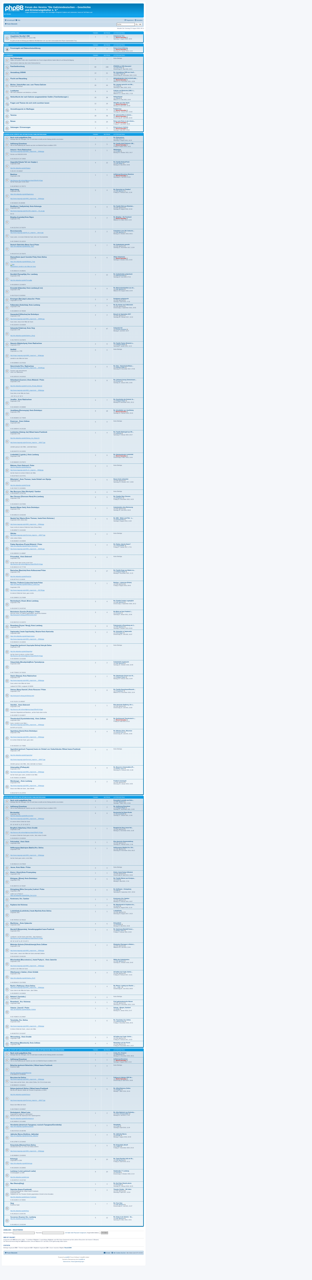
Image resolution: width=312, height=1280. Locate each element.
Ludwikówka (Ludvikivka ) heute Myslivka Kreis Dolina (30, 911)
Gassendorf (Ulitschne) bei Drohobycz (24, 314)
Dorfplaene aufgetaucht (121, 298)
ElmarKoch (119, 498)
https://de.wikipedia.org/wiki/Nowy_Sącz (22, 246)
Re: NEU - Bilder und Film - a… (123, 518)
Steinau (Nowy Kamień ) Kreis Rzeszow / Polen (28, 690)
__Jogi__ (118, 987)
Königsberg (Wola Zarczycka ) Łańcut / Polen (27, 889)
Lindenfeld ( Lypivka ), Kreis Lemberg (24, 455)
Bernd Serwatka (121, 37)
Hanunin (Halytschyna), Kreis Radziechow (26, 343)
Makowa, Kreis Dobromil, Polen (22, 465)
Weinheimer (117, 149)
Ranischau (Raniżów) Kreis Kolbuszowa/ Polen (28, 570)
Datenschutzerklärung (120, 48)
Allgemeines (8, 55)
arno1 (117, 906)
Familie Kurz (117, 109)
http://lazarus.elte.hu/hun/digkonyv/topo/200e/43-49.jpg (26, 938)
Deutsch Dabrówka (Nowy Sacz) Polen (24, 245)
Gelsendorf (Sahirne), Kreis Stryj (22, 328)
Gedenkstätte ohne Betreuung (123, 507)
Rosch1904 (68, 1247)
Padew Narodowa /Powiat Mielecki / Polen (26, 544)
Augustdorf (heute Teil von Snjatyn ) (24, 162)
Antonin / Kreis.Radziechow (20, 150)
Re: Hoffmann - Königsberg (122, 889)
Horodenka (117, 1124)
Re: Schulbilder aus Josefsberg (123, 410)
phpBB (67, 1257)
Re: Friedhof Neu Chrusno (121, 496)
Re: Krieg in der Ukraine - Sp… (123, 1217)
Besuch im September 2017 (122, 314)
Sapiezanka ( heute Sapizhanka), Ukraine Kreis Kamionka (32, 632)
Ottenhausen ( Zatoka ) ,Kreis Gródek (24, 972)
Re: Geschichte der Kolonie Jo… (123, 399)
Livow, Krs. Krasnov (119, 1053)
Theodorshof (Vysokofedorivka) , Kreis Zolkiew (28, 719)
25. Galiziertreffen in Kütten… (122, 115)
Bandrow (13, 174)
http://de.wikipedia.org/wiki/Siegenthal (21, 651)
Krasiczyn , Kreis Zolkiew (19, 421)
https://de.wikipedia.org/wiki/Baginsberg (22, 194)
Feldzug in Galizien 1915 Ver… (123, 1077)
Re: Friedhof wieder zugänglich (123, 600)
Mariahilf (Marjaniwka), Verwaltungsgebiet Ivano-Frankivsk (32, 929)
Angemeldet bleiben (93, 1232)
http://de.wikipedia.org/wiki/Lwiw (19, 1177)
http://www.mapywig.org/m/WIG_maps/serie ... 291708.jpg (27, 590)
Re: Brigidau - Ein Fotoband (122, 217)
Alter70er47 (119, 139)
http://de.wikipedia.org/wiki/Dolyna (20, 1094)
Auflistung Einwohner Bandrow (123, 174)
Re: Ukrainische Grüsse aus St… (123, 675)
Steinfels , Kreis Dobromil (20, 705)
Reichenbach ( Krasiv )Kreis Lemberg (24, 601)
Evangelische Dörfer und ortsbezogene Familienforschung (25, 134)
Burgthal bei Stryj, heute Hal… (123, 827)
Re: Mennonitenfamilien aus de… (124, 288)
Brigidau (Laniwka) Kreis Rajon (22, 217)
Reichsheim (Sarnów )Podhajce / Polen (25, 612)
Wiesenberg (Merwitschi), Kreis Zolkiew (25, 1043)
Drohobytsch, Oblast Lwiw (20, 1112)
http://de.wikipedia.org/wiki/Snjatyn (20, 168)
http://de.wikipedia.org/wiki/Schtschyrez (22, 1218)
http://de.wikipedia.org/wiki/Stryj (19, 1210)
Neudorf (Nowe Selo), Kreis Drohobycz (24, 507)
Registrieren (18, 1230)
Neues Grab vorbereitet (120, 479)
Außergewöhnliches (11, 33)
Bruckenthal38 (120, 814)
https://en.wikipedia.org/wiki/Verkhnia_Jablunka (24, 1136)
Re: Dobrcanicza (118, 137)
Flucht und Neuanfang (18, 78)
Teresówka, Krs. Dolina (19, 1020)
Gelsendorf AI (117, 328)
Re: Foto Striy (117, 1203)
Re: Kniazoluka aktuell (120, 1145)
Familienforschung (17, 66)
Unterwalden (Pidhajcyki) (19, 767)
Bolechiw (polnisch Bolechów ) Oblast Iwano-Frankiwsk (31, 1065)
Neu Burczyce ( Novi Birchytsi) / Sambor (25, 491)
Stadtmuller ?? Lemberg (121, 1171)
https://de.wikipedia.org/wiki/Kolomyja (21, 1163)
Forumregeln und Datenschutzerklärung (25, 48)
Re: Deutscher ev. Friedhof (122, 189)
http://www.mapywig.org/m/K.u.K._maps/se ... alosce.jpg (26, 232)
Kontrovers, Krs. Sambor (19, 899)
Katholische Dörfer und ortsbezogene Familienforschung (25, 797)
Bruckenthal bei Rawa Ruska (122, 812)
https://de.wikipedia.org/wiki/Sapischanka (22, 636)
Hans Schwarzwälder (122, 1113)
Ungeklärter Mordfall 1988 (20, 36)
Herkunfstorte (117, 96)
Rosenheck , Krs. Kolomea (20, 1002)
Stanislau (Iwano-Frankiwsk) (21, 1189)
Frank (118, 1126)
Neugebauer (119, 691)
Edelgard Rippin (120, 344)
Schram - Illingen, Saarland (122, 1007)
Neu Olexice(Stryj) (17, 1183)
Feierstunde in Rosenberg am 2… (124, 625)
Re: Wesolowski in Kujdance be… (124, 904)
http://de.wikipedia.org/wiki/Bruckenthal (21, 815)
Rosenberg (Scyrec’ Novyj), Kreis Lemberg (26, 625)
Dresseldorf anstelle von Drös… (123, 800)
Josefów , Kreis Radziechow (21, 399)
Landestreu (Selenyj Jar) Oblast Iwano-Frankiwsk (28, 432)
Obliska (13, 533)
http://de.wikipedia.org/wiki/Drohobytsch (22, 1118)
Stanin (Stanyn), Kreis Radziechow (23, 676)
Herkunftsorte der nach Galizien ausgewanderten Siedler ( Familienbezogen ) (39, 97)
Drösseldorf (117, 923)
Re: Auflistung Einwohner (121, 806)
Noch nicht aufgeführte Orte (20, 137)
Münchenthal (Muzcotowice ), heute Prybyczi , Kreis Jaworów (33, 960)
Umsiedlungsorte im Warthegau (22, 109)
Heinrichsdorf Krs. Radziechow (22, 366)
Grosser (118, 92)
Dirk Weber (119, 163)
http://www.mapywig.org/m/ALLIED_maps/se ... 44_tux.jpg (27, 211)
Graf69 (118, 151)
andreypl (118, 433)
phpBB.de (82, 1259)
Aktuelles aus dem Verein (121, 102)
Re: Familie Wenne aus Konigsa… (124, 878)
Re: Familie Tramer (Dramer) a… (123, 343)
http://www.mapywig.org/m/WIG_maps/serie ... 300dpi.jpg (27, 151)
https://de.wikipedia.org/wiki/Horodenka (21, 1126)
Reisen (12, 121)
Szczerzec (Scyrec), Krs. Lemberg (23, 1217)
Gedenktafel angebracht (121, 662)
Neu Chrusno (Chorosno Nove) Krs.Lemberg (27, 496)
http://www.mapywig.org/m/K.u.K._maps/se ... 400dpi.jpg (26, 470)
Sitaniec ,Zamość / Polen (19, 1008)
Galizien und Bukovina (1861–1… (124, 90)
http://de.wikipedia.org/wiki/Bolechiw (20, 1073)
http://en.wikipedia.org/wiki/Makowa (20, 467)
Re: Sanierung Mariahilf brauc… (123, 929)
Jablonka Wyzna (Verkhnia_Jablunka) (24, 1134)
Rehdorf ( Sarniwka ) (18, 997)
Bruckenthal (14, 813)
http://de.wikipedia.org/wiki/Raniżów (20, 576)
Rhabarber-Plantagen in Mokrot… (124, 944)
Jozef (117, 879)
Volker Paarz (120, 73)
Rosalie (118, 1135)
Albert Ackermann (119, 257)
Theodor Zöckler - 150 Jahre (122, 1189)
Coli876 (118, 1146)
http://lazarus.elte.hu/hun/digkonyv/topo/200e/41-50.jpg (26, 832)
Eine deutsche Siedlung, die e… (123, 704)
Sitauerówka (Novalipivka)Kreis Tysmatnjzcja (27, 662)
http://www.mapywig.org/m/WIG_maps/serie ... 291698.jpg (27, 367)
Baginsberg (14, 190)
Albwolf (118, 98)
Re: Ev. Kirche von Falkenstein (123, 304)
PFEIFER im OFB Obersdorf (122, 66)
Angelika (118, 1089)
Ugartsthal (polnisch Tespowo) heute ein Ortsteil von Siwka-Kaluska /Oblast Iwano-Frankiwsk (45, 749)
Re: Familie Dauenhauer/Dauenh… (124, 689)
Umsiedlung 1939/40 (18, 72)
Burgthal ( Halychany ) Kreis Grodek (23, 828)
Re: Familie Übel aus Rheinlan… (123, 206)
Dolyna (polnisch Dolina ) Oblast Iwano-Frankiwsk (29, 1088)
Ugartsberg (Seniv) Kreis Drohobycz (23, 731)
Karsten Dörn (120, 732)
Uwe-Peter (119, 67)
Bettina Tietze (120, 768)
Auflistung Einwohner (18, 144)
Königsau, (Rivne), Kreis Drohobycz (23, 878)
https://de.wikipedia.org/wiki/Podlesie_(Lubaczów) (25, 584)
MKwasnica (119, 1054)
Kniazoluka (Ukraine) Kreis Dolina (23, 1145)
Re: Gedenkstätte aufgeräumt (122, 274)
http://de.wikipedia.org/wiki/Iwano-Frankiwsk (23, 1197)
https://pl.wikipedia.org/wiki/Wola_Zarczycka (23, 895)
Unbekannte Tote (118, 36)
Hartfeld (13, 349)
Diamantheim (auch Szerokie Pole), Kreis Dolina (28, 257)
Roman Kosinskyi (121, 329)
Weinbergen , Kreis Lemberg (21, 781)
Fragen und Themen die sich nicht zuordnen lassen (29, 103)
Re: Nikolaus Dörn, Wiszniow (122, 730)
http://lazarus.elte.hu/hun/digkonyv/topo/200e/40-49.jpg (26, 180)
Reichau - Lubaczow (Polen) (122, 582)
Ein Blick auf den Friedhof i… (122, 611)
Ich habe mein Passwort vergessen (75, 1232)
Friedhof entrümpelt (119, 781)
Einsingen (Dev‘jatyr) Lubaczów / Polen (25, 299)
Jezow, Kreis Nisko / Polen (20, 867)
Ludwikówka (117, 910)
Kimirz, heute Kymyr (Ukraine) (123, 872)
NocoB (118, 1172)
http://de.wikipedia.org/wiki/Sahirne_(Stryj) (22, 335)
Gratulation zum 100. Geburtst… (123, 230)
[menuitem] (17, 20)
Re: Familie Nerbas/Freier (121, 162)
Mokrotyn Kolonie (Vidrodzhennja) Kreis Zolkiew (28, 944)
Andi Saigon (119, 633)
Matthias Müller (120, 367)
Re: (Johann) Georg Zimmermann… (124, 379)
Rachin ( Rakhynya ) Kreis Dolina (22, 986)
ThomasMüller (120, 545)
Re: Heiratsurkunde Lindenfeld (123, 454)
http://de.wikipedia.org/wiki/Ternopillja (21, 280)
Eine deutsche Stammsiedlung (123, 841)
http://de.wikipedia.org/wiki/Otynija (20, 485)
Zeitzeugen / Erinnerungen (20, 127)
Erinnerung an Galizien (120, 127)
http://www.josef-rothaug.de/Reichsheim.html (23, 615)
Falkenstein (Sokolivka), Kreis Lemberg (25, 305)
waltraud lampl (120, 1021)
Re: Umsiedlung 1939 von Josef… (124, 72)
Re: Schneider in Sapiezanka (122, 631)
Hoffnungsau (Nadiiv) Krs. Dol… (123, 847)
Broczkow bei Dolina (18, 1078)
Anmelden (7, 1230)
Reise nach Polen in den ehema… (124, 121)
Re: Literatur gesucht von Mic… (123, 84)
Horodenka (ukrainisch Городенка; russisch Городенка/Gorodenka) (35, 1125)
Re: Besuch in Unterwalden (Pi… (123, 767)
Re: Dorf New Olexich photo (122, 1183)
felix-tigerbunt (120, 191)
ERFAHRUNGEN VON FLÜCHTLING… (125, 78)
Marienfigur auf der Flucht (121, 1042)
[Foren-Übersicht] (14, 8)
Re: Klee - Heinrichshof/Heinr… (123, 366)
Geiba (118, 86)
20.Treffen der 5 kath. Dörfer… (123, 972)
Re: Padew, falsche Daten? (122, 544)
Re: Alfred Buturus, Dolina (121, 1088)
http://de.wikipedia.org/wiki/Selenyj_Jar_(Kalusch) (24, 438)
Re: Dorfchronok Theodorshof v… (124, 718)
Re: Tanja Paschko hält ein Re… (123, 1158)
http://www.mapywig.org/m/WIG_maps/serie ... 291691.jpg (27, 549)
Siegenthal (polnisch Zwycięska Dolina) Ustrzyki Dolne (31, 645)
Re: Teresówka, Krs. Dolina (122, 1020)
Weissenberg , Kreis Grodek (20, 1037)
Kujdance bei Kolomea (18, 905)
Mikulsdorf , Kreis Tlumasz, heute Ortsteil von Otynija (30, 479)
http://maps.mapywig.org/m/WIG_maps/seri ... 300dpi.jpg (27, 355)
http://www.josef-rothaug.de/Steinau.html (22, 695)
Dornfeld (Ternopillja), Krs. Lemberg (24, 274)
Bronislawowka (16, 231)
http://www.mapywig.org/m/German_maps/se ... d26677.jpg (27, 442)
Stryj (12, 1203)
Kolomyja (14, 1159)
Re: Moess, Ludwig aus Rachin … (124, 985)
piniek (117, 1009)
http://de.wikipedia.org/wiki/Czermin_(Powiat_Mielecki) (26, 386)
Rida (117, 890)
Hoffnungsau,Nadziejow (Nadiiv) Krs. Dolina (26, 848)
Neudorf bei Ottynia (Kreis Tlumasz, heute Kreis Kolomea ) (32, 518)
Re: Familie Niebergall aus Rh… (123, 432)
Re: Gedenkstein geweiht (121, 244)
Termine (13, 115)
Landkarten (14, 91)
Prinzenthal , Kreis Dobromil (21, 557)
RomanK (118, 924)
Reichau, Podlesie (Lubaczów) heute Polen (26, 583)
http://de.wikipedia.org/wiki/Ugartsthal (21, 755)
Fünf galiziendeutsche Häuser (123, 1001)
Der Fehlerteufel (16, 58)
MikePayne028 (120, 275)
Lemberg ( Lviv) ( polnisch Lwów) (23, 1171)
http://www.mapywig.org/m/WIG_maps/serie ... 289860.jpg (27, 319)
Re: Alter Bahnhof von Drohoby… (124, 1112)
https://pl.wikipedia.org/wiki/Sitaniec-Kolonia (23, 1009)
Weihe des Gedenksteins (121, 959)
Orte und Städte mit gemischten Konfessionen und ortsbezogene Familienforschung (34, 1050)
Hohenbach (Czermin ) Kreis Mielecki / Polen (27, 380)
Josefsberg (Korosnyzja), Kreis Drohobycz (26, 410)
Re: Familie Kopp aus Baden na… (124, 570)
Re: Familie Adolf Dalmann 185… (124, 143)
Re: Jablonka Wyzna (120, 1134)
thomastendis (120, 519)
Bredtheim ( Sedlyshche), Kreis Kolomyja (25, 206)
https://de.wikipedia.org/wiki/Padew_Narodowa (24, 546)
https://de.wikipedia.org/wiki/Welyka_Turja (22, 261)
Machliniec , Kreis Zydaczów (21, 923)
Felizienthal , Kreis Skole (19, 842)
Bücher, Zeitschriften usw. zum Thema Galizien (28, 85)
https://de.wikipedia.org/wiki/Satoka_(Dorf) (22, 978)
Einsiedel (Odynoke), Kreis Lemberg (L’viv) (26, 288)
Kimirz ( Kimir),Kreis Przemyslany (23, 872)
